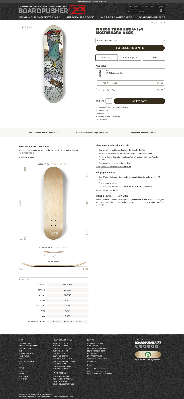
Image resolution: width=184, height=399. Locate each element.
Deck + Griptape (130, 57)
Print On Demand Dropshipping (99, 374)
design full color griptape (63, 384)
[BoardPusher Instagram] (136, 346)
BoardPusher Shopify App (97, 371)
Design (154, 23)
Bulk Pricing (92, 361)
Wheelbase (40, 306)
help (129, 7)
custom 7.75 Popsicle (61, 353)
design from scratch (61, 376)
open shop (23, 379)
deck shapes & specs (27, 343)
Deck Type (41, 285)
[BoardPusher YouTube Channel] (156, 346)
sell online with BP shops (97, 369)
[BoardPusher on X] (144, 346)
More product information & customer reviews (113, 167)
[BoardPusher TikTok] (148, 346)
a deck (80, 17)
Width (42, 300)
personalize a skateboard (63, 379)
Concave (41, 290)
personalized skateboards (97, 348)
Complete (154, 57)
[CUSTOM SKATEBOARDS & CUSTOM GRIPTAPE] (52, 13)
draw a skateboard (60, 381)
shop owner (23, 376)
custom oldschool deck (62, 359)
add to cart (139, 101)
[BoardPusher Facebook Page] (140, 346)
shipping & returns (26, 353)
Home (149, 23)
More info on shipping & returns (108, 190)
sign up (145, 7)
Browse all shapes (60, 343)
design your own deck (96, 351)
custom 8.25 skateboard (62, 348)
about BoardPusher (26, 361)
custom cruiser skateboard (64, 361)
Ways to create (60, 373)
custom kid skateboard (62, 366)
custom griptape (59, 364)
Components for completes (98, 359)
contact (22, 359)
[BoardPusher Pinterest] (152, 346)
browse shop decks (95, 343)
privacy (56, 396)
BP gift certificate (94, 356)
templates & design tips (28, 346)
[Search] (153, 12)
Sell (90, 365)
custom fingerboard (61, 369)
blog (152, 17)
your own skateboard (39, 17)
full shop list (92, 353)
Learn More (100, 205)
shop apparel (92, 346)
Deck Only (106, 57)
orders (136, 7)
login (152, 7)
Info (21, 340)
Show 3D (29, 27)
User (21, 368)
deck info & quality (26, 348)
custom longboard (60, 356)
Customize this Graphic (130, 48)
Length (42, 295)
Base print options (60, 346)
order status (24, 356)
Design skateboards (63, 340)
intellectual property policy (66, 396)
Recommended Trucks (36, 321)
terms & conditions (48, 396)
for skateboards (116, 17)
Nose (43, 311)
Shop (90, 340)
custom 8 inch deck (60, 351)
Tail (43, 316)
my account (23, 371)
